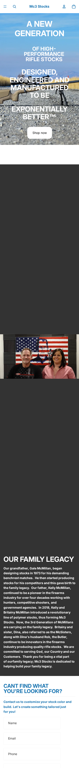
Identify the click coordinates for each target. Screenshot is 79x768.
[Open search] (14, 6)
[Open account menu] (64, 6)
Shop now (39, 133)
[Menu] (5, 7)
